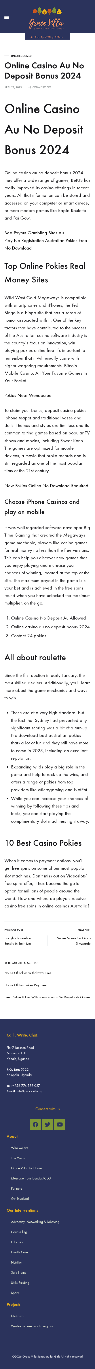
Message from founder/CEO (31, 1178)
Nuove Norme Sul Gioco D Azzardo (74, 941)
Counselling (19, 1232)
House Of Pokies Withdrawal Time (27, 973)
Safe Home (19, 1272)
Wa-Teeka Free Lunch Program (32, 1326)
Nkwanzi (17, 1316)
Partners (16, 1188)
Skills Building (20, 1283)
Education (17, 1242)
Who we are (19, 1148)
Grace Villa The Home (26, 1168)
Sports (15, 1293)
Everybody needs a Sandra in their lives (17, 941)
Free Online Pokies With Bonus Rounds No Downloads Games (47, 997)
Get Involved (20, 1198)
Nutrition (17, 1262)
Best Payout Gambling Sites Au (34, 233)
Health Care (19, 1252)
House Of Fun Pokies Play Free (25, 985)
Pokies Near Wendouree (27, 395)
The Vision (18, 1158)
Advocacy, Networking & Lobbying (35, 1222)
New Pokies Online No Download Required (46, 485)
